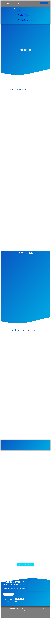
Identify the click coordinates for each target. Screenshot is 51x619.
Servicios (19, 18)
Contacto (19, 22)
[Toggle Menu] (14, 8)
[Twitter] (36, 4)
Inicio (18, 10)
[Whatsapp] (34, 3)
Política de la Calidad (25, 15)
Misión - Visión (23, 14)
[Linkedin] (36, 3)
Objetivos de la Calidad (26, 16)
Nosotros (19, 11)
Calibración (22, 19)
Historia (21, 13)
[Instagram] (32, 3)
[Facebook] (29, 3)
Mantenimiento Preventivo (27, 20)
